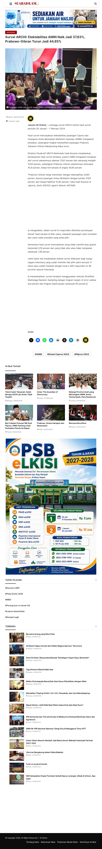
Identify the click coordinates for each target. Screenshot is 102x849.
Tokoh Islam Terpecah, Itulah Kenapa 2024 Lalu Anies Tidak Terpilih (18, 394)
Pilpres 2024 (82, 354)
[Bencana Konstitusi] (83, 412)
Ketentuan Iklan (48, 842)
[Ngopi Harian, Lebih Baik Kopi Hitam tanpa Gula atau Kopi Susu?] (16, 709)
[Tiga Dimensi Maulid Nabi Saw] (16, 673)
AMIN (39, 354)
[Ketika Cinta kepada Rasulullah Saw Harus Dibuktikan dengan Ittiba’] (16, 685)
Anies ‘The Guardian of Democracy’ (47, 393)
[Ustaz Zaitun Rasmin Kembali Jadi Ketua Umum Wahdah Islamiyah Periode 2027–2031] (16, 744)
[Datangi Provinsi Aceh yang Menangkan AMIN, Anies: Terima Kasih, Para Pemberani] (83, 381)
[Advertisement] (62, 209)
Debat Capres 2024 (59, 354)
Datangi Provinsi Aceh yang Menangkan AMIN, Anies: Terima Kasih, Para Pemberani (82, 394)
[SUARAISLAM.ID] (26, 3)
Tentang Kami (32, 842)
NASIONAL (11, 32)
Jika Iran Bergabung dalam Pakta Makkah (44, 752)
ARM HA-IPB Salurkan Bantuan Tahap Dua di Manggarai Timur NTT (56, 728)
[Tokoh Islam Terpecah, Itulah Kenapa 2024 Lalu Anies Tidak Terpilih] (19, 381)
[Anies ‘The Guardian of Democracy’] (51, 381)
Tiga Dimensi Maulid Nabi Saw (39, 669)
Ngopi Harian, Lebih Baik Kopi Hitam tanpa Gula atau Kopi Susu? (54, 705)
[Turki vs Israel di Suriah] (16, 768)
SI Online (43, 838)
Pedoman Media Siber (67, 842)
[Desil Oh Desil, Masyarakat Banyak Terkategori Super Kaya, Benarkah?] (16, 661)
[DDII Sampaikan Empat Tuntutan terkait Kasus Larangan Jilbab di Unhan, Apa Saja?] (16, 779)
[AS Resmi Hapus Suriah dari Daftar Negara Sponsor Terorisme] (16, 649)
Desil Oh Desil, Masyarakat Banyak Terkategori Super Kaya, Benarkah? (57, 658)
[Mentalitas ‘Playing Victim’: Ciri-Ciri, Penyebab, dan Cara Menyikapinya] (16, 697)
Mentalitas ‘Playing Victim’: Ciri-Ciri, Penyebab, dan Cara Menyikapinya (58, 693)
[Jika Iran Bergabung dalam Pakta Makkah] (16, 756)
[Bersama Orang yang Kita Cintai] (16, 638)
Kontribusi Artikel (88, 842)
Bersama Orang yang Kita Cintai (40, 634)
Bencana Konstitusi (77, 423)
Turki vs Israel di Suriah (36, 764)
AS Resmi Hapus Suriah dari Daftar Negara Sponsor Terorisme (54, 646)
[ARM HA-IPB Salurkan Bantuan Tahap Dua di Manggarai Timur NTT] (16, 732)
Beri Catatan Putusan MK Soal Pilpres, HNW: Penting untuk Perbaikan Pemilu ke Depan (18, 425)
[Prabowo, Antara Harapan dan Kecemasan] (51, 412)
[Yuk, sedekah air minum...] (51, 18)
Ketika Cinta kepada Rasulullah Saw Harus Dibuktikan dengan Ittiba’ (56, 681)
